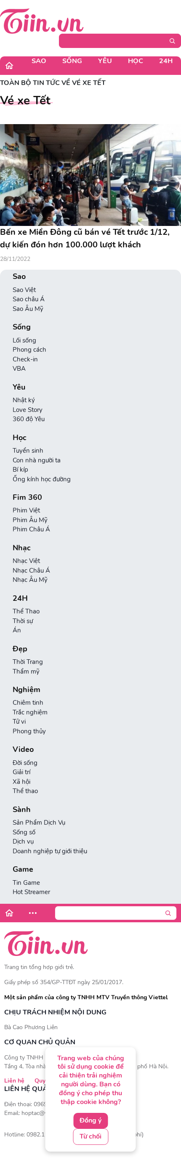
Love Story (28, 410)
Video (23, 749)
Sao (39, 61)
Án (17, 630)
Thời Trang (28, 662)
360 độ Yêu (29, 419)
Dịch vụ (23, 841)
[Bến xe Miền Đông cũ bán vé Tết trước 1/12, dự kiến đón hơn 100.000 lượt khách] (90, 175)
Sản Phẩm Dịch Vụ (39, 822)
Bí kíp (20, 469)
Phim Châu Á (31, 529)
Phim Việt (26, 510)
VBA (19, 368)
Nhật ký (24, 400)
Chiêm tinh (28, 702)
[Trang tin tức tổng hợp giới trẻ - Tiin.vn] (42, 20)
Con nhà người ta (37, 460)
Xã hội (21, 782)
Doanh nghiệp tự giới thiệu (50, 851)
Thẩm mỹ (26, 671)
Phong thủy (29, 731)
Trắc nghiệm (30, 712)
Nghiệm (26, 690)
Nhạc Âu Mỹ (30, 580)
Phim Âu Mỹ (30, 520)
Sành (22, 810)
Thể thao (25, 791)
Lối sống (24, 340)
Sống (72, 61)
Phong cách (29, 349)
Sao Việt (24, 290)
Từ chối (90, 1136)
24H (166, 61)
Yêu (105, 61)
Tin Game (26, 883)
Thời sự (23, 621)
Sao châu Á (29, 299)
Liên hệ (14, 1081)
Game (23, 869)
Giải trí (21, 772)
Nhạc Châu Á (31, 570)
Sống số (24, 832)
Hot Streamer (31, 892)
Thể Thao (26, 611)
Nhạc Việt (26, 561)
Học (135, 61)
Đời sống (25, 763)
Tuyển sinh (28, 450)
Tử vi (19, 721)
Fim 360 (27, 497)
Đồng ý (90, 1120)
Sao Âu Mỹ (28, 309)
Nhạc (22, 548)
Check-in (25, 359)
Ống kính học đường (42, 479)
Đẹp (20, 649)
